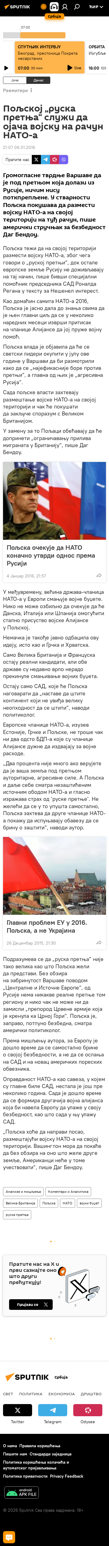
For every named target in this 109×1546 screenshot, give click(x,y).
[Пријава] (65, 7)
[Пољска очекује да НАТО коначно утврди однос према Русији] (54, 501)
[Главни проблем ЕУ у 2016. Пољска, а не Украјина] (54, 876)
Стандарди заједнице (51, 1454)
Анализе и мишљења (23, 1191)
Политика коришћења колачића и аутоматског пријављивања (36, 1465)
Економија (61, 1393)
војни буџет (89, 1203)
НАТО (67, 1203)
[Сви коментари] (9, 1537)
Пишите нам (15, 1454)
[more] (99, 575)
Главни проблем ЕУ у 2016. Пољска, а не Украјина (47, 926)
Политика (30, 1393)
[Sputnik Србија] (18, 9)
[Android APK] (21, 1493)
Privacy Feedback (66, 1476)
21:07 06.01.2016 (19, 147)
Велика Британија (20, 1203)
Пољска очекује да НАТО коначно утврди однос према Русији (51, 555)
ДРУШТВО (91, 1393)
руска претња (17, 1214)
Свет (8, 1393)
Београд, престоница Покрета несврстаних (48, 55)
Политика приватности (25, 1476)
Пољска (48, 1203)
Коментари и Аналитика (68, 1191)
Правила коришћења (39, 1445)
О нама (10, 1445)
